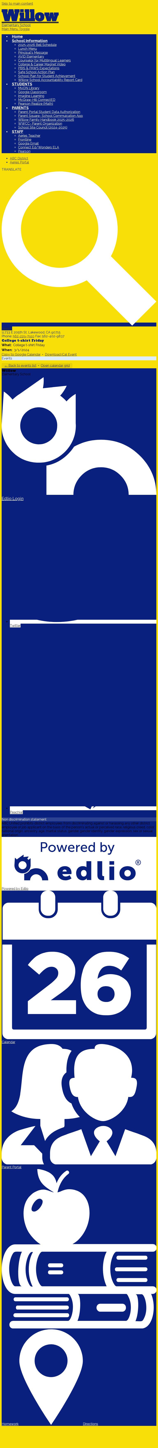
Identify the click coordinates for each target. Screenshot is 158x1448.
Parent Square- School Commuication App (50, 116)
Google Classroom (32, 92)
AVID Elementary (31, 56)
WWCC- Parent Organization (40, 124)
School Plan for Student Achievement (46, 76)
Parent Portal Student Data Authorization (49, 112)
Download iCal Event (61, 354)
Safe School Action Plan (36, 72)
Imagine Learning (31, 96)
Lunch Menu (27, 49)
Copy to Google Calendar (21, 354)
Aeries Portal (19, 162)
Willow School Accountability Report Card (50, 80)
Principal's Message (33, 53)
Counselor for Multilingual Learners (44, 60)
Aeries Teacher (29, 136)
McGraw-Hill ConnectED (36, 100)
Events (7, 358)
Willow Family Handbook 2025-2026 (46, 120)
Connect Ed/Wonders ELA (38, 147)
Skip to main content (17, 4)
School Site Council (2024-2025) (42, 127)
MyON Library (28, 88)
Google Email (28, 143)
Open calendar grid (55, 365)
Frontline (24, 139)
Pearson (24, 151)
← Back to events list (20, 365)
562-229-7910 (23, 336)
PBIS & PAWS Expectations (38, 68)
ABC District (19, 158)
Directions (90, 1424)
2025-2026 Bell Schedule (37, 45)
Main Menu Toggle (16, 29)
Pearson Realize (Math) (35, 104)
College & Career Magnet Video (42, 64)
